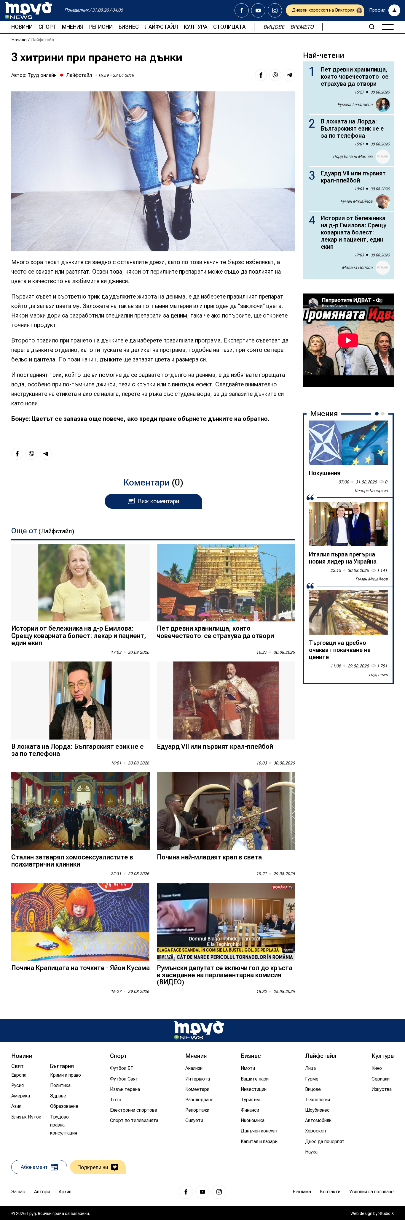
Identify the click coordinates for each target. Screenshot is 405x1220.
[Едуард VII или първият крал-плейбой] (226, 700)
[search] (372, 27)
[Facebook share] (261, 75)
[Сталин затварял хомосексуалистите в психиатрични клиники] (80, 811)
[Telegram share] (289, 75)
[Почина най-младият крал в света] (226, 811)
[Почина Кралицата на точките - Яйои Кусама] (80, 922)
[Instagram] (275, 10)
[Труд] (199, 1030)
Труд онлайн (42, 75)
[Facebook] (242, 10)
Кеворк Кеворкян (371, 490)
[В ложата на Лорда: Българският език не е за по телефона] (80, 700)
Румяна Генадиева (355, 104)
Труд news (378, 674)
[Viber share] (275, 75)
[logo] (28, 10)
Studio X (386, 1213)
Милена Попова (357, 267)
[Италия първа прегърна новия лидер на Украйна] (348, 524)
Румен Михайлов (356, 201)
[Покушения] (348, 443)
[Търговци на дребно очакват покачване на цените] (348, 612)
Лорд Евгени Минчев (353, 156)
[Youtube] (258, 10)
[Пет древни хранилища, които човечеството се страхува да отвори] (226, 583)
